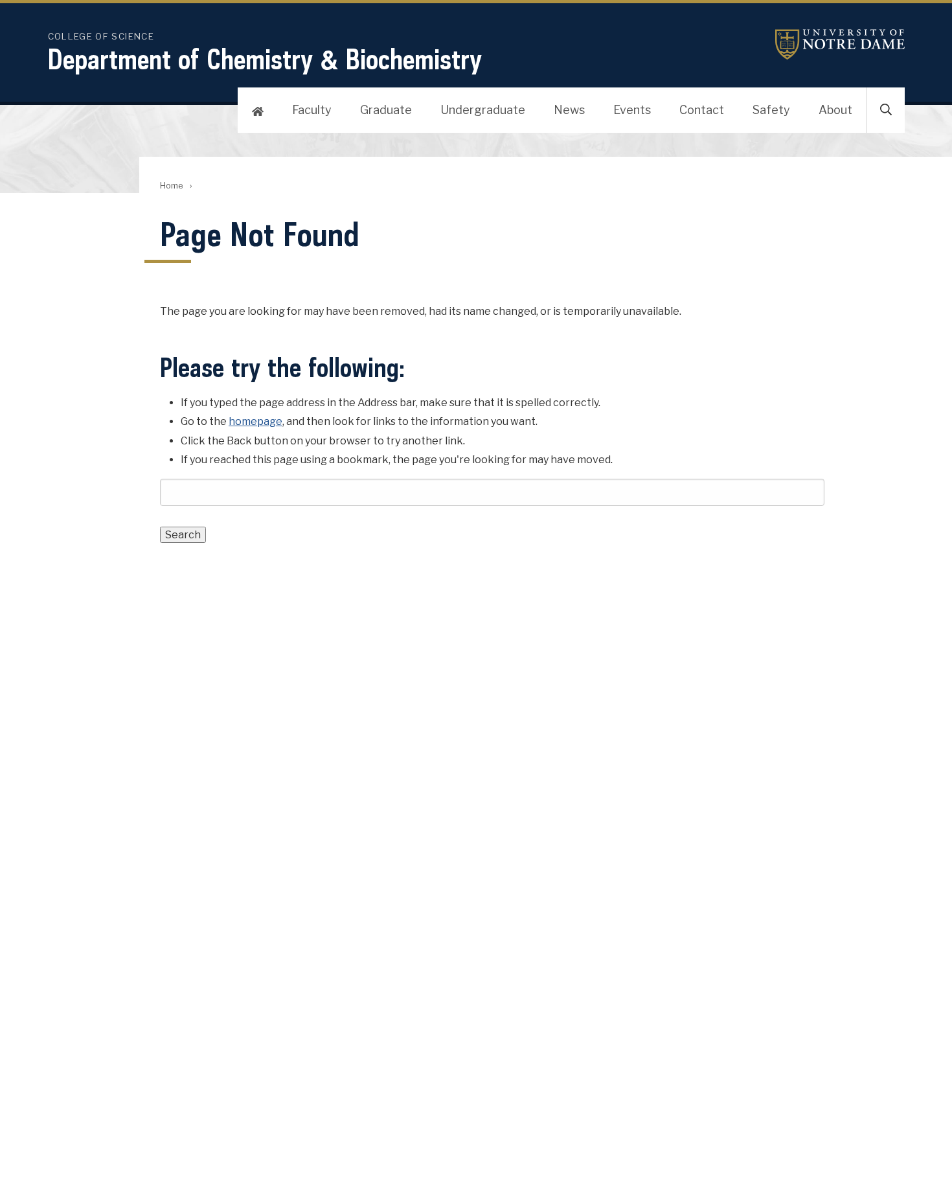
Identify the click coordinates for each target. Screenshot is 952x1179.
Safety (771, 110)
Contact (701, 110)
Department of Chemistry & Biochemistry (265, 58)
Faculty (312, 110)
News (569, 110)
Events (632, 110)
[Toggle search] (886, 110)
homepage (255, 421)
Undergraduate (482, 110)
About (835, 110)
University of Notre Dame (840, 44)
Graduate (386, 110)
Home (171, 185)
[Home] (258, 110)
